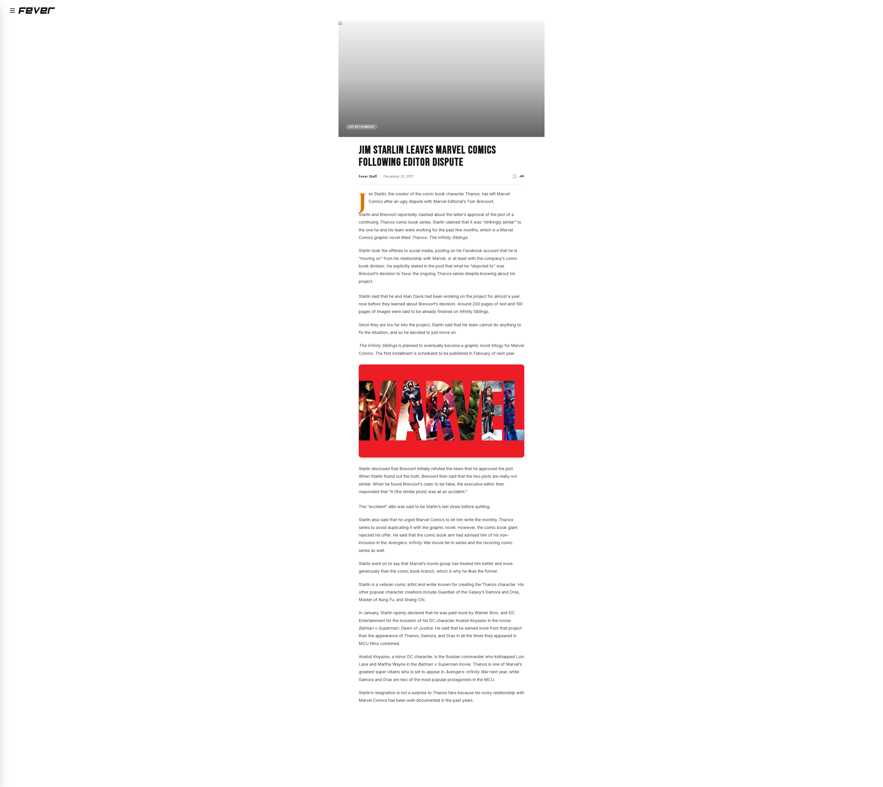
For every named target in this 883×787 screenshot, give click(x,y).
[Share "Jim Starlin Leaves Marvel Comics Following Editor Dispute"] (522, 176)
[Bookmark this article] (514, 176)
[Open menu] (12, 10)
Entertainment (362, 126)
